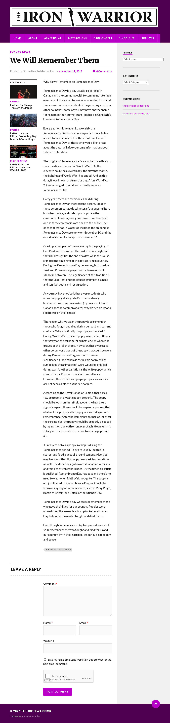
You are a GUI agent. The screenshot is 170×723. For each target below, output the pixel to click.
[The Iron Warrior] (85, 17)
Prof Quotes (103, 38)
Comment (50, 583)
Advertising (52, 38)
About (32, 38)
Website (48, 640)
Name (48, 622)
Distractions (77, 38)
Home (17, 38)
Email (83, 622)
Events (15, 52)
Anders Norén (31, 716)
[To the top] (156, 704)
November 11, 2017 (70, 71)
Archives (148, 38)
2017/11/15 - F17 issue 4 (58, 549)
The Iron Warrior (36, 711)
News (26, 52)
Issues (127, 52)
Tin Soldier (127, 38)
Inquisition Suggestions (136, 105)
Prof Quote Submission (136, 113)
